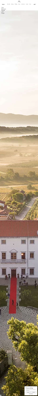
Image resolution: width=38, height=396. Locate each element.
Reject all (33, 392)
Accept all (28, 392)
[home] (19, 1)
